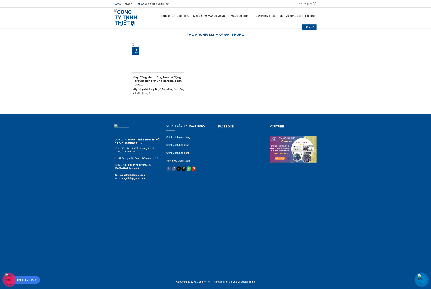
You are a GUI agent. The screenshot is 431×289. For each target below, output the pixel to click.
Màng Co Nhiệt (240, 16)
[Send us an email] (183, 168)
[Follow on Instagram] (174, 168)
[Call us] (189, 168)
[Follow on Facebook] (169, 168)
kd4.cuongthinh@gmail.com (155, 3)
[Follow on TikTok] (178, 168)
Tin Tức (310, 16)
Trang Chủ (166, 16)
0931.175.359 (124, 3)
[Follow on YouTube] (194, 168)
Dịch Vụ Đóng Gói (290, 16)
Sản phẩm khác (266, 16)
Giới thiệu (183, 16)
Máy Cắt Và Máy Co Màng (209, 16)
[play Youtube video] (293, 149)
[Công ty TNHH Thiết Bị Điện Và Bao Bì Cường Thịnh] (127, 18)
